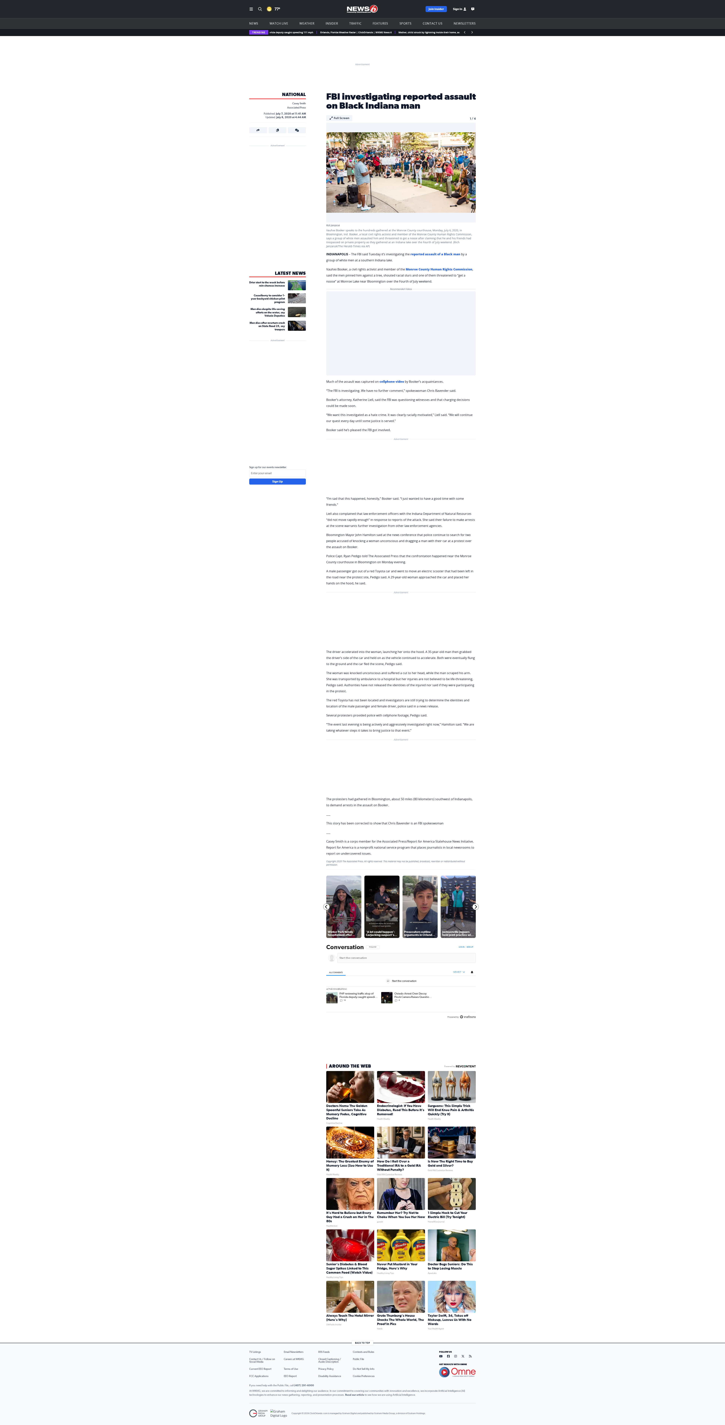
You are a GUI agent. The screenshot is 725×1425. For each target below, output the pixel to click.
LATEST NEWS (290, 273)
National (294, 94)
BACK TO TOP (362, 1342)
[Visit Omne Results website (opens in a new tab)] (457, 1372)
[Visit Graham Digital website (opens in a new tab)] (279, 1413)
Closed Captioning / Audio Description (329, 1360)
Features (380, 23)
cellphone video (391, 381)
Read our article (354, 1395)
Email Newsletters (293, 1352)
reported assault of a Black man (435, 254)
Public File (358, 1359)
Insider (332, 23)
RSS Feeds (324, 1352)
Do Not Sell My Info (363, 1369)
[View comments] (297, 130)
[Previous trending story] (465, 32)
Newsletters (465, 23)
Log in (461, 947)
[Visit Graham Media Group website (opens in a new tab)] (258, 1413)
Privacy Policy (326, 1369)
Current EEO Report (260, 1369)
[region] (401, 982)
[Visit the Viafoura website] (468, 1016)
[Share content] (258, 130)
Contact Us (433, 23)
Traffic (355, 23)
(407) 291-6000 (304, 1385)
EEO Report (290, 1376)
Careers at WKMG (294, 1359)
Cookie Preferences (364, 1376)
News (253, 23)
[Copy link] (278, 130)
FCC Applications (258, 1376)
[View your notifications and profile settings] (472, 972)
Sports (406, 23)
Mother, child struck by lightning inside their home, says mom (338, 32)
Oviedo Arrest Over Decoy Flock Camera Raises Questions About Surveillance (423, 32)
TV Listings (255, 1352)
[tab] (336, 972)
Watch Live (279, 23)
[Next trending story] (472, 32)
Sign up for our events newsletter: (268, 467)
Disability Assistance (329, 1376)
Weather (307, 23)
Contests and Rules (363, 1352)
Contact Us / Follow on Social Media (262, 1360)
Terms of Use (291, 1369)
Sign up (470, 947)
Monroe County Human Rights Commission (439, 269)
